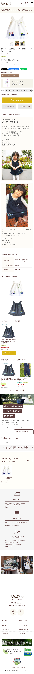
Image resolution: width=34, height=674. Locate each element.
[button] (32, 2)
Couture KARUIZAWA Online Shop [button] (17, 671)
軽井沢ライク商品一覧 (22, 432)
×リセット (29, 460)
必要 (15, 84)
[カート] (28, 3)
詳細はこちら (8, 507)
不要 (22, 84)
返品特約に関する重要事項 (9, 94)
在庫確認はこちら (7, 72)
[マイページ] (25, 3)
